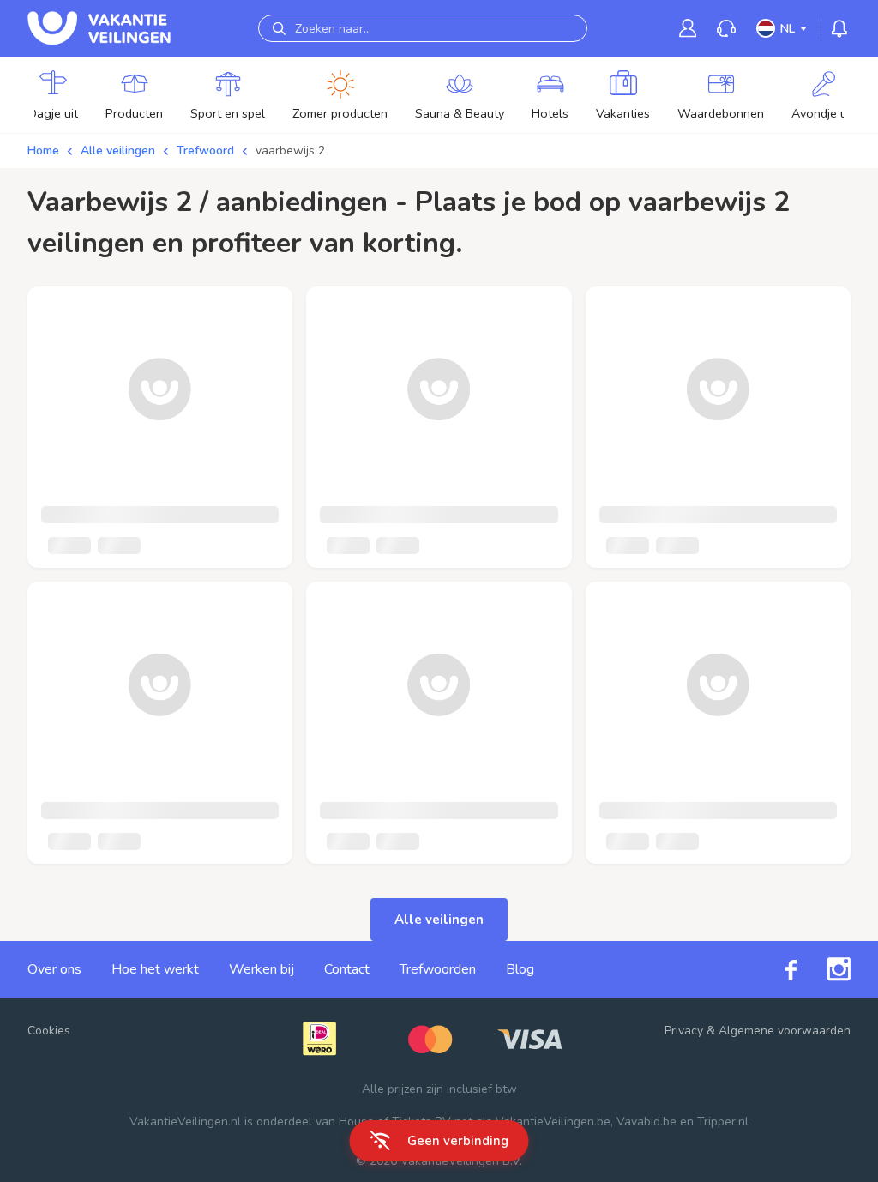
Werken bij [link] (261, 969)
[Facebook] (776, 969)
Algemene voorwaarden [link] (785, 1030)
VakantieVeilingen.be (553, 1121)
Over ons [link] (54, 969)
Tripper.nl (723, 1121)
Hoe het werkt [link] (155, 969)
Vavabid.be (646, 1121)
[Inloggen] (687, 28)
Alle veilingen (118, 150)
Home (43, 150)
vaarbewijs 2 (290, 150)
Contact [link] (347, 969)
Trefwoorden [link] (438, 969)
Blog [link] (520, 969)
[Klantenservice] (726, 29)
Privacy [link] (684, 1030)
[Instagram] (824, 969)
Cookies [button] (48, 1030)
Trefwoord (205, 150)
